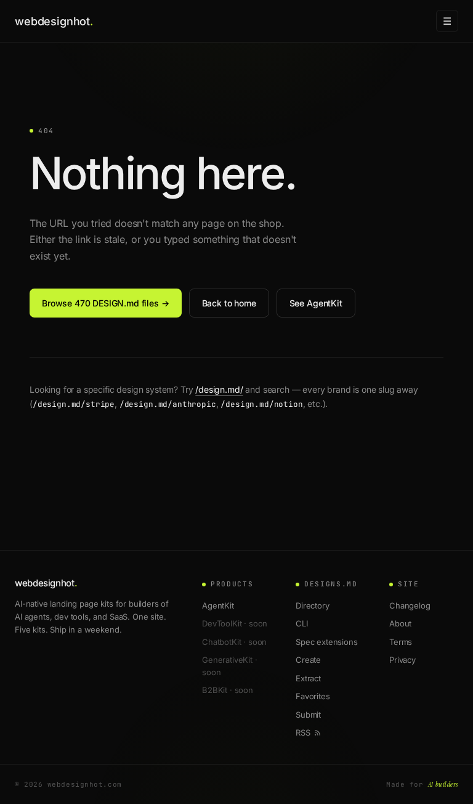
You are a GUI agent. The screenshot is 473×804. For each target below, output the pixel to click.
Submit (308, 715)
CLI (302, 623)
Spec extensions (327, 642)
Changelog (410, 605)
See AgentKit (315, 303)
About (400, 623)
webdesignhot (54, 21)
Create (308, 660)
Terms (400, 642)
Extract (308, 678)
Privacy (402, 660)
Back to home (229, 303)
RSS (303, 732)
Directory (312, 605)
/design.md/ (219, 389)
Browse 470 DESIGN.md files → (105, 303)
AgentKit (218, 605)
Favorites (313, 696)
